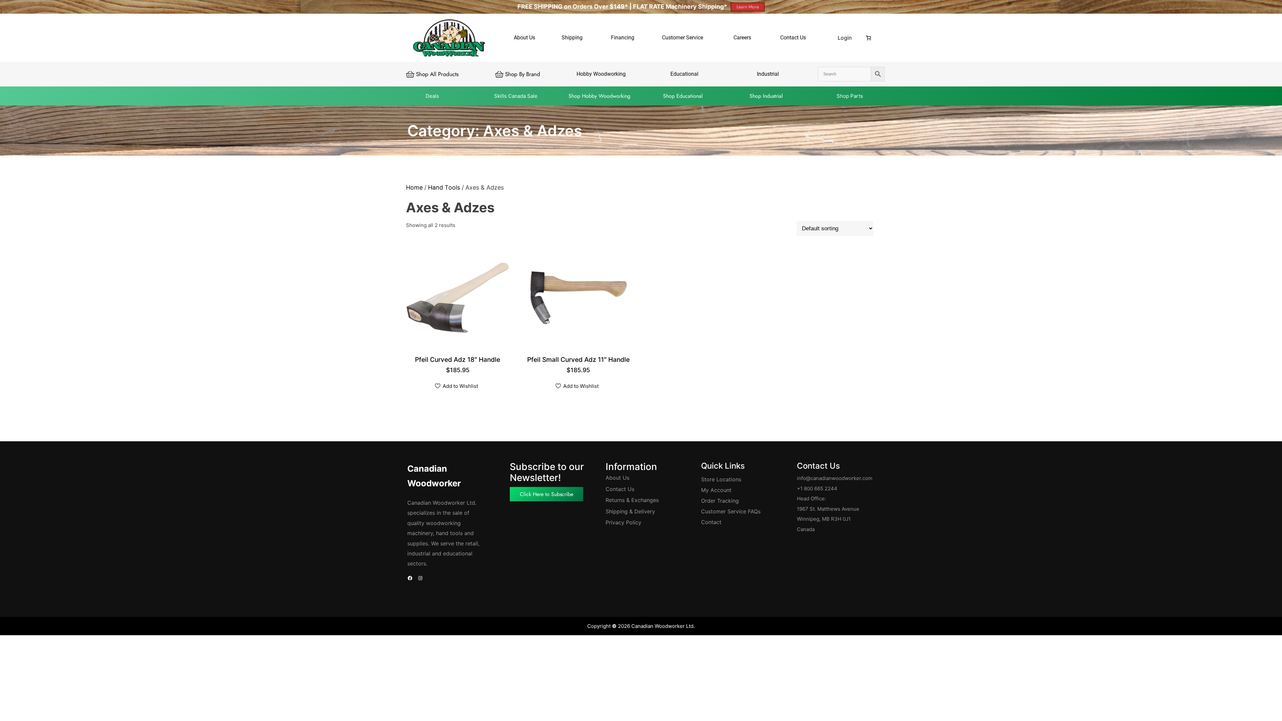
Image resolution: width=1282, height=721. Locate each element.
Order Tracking (720, 500)
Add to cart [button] (458, 360)
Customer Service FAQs (731, 511)
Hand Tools (444, 187)
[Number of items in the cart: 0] (868, 37)
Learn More (747, 6)
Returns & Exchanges (632, 500)
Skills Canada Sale (516, 96)
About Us (617, 477)
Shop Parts (850, 96)
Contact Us (620, 489)
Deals (432, 96)
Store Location (719, 479)
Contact (711, 522)
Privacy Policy (623, 522)
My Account (716, 490)
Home (414, 187)
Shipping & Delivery (630, 511)
